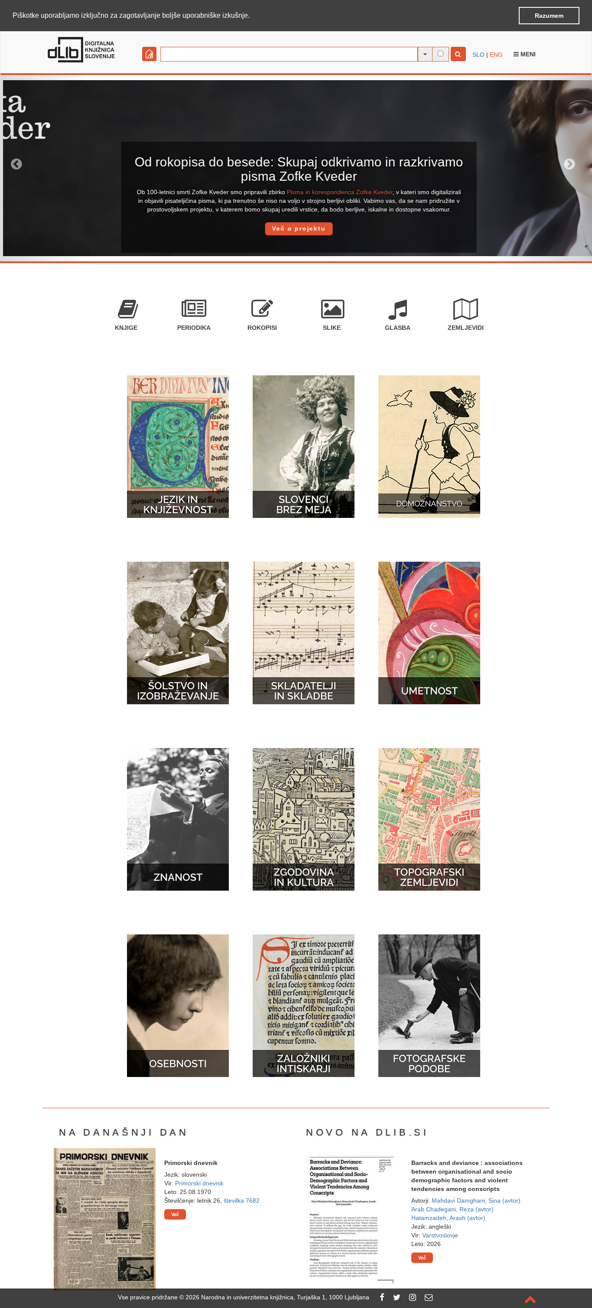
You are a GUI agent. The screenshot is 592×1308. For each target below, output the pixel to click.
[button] (252, 16)
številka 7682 (242, 1200)
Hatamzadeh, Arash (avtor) (448, 1217)
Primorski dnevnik (199, 1183)
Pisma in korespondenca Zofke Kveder (337, 192)
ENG (496, 54)
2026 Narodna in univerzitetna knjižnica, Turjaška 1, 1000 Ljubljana (277, 1297)
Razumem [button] (549, 15)
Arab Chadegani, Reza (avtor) (452, 1209)
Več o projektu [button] (295, 228)
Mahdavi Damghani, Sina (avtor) (476, 1200)
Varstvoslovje (440, 1235)
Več (175, 1214)
